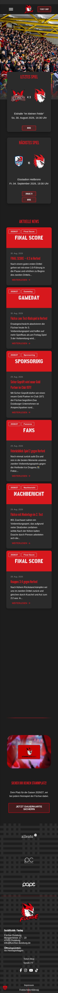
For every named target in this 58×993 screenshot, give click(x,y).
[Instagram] (25, 970)
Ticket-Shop (29, 959)
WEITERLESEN (19, 280)
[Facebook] (21, 970)
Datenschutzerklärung (29, 990)
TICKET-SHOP (44, 9)
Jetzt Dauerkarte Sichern (29, 808)
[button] (5, 988)
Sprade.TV (28, 963)
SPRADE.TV (29, 193)
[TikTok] (36, 970)
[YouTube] (31, 970)
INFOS (29, 128)
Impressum (29, 985)
